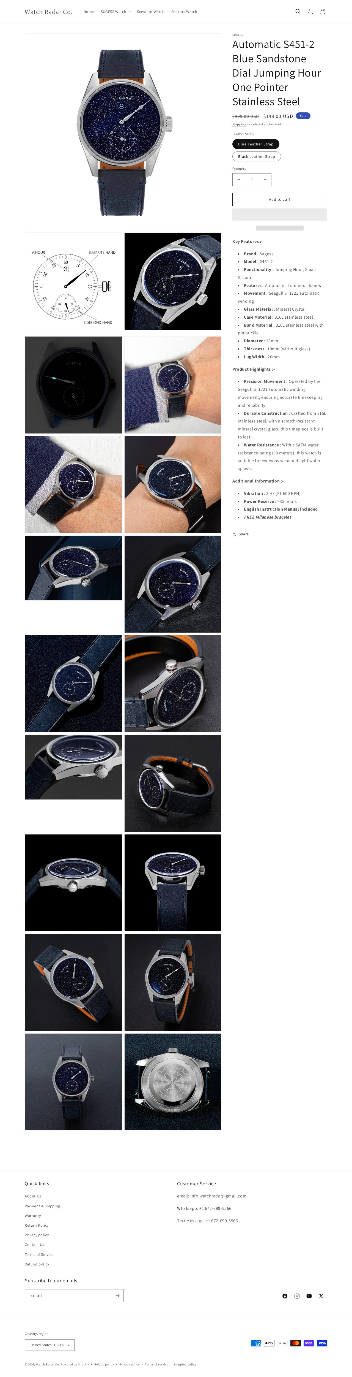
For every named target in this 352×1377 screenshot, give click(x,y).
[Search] (298, 12)
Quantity (239, 168)
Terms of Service (39, 1254)
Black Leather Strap (256, 156)
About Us (33, 1196)
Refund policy (37, 1264)
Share (244, 534)
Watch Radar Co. (48, 1364)
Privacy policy (37, 1234)
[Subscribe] (117, 1295)
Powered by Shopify (75, 1364)
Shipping (239, 124)
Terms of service (156, 1364)
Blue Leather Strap (256, 144)
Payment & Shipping (42, 1205)
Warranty (33, 1215)
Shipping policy (185, 1364)
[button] (279, 214)
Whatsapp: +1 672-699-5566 (204, 1208)
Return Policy (37, 1225)
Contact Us (34, 1244)
